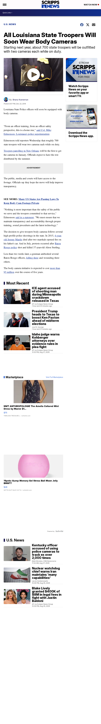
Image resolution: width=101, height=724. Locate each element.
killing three (32, 257)
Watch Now (91, 4)
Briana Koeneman (20, 99)
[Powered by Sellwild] (59, 531)
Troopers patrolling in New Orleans (21, 150)
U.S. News (10, 24)
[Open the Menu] (4, 4)
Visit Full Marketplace (54, 377)
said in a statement (25, 217)
